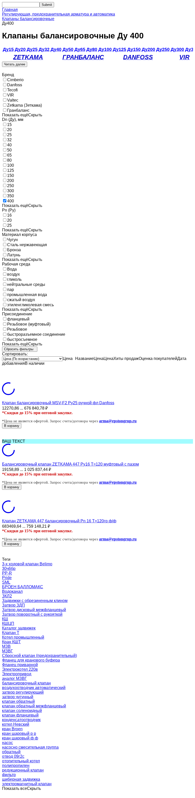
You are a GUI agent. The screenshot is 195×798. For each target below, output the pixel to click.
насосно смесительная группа (30, 747)
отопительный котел (21, 761)
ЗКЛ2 (7, 596)
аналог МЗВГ (14, 678)
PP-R (7, 573)
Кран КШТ (11, 642)
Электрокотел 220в (20, 669)
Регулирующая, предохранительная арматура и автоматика (58, 14)
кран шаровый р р (19, 733)
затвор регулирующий (23, 692)
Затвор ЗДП (13, 605)
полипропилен (15, 765)
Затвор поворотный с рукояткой (32, 614)
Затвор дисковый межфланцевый (34, 610)
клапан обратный (18, 701)
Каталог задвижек (19, 628)
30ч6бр (8, 568)
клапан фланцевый (20, 715)
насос (7, 742)
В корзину (11, 426)
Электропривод (16, 674)
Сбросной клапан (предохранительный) (39, 655)
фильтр (9, 775)
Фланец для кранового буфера (31, 660)
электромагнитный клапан (27, 784)
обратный (11, 752)
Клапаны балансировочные (28, 19)
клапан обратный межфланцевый (34, 706)
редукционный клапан (23, 770)
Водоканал (12, 591)
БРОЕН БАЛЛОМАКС (22, 587)
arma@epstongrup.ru (118, 421)
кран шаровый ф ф (20, 738)
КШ (5, 619)
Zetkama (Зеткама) (24, 105)
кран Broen (12, 729)
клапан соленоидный (22, 710)
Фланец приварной (20, 665)
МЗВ (6, 646)
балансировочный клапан (26, 683)
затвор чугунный (17, 697)
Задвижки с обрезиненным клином (35, 600)
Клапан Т (10, 633)
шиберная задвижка (21, 779)
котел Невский (15, 724)
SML (6, 582)
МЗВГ (7, 651)
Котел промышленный (23, 637)
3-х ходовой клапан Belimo (27, 564)
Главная (10, 9)
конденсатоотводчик (21, 720)
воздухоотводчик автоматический (34, 687)
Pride (7, 578)
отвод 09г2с (13, 756)
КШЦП (8, 623)
